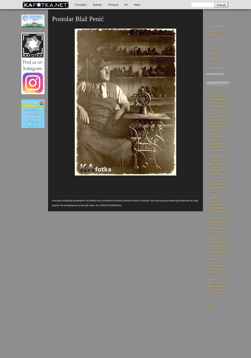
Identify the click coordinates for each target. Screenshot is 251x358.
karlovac (215, 54)
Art (126, 4)
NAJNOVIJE (217, 84)
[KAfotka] (45, 4)
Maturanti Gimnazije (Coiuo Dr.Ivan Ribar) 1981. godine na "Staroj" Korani (219, 205)
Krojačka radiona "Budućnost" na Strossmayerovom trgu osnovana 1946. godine (219, 100)
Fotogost (113, 4)
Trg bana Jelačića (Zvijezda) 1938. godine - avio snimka (219, 186)
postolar (215, 60)
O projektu (81, 4)
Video (137, 4)
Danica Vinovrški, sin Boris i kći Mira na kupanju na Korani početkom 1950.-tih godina (219, 166)
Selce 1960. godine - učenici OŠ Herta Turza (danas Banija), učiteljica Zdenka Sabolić (219, 122)
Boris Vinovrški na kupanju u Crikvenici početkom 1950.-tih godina (220, 144)
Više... (210, 304)
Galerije (97, 4)
